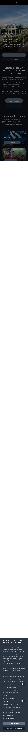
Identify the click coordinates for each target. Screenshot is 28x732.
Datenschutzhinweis (7, 670)
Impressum (18, 670)
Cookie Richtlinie (16, 668)
